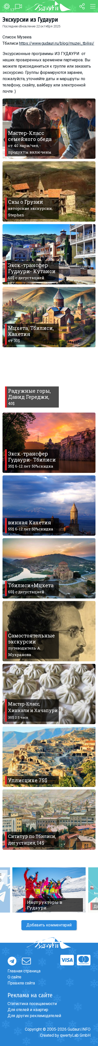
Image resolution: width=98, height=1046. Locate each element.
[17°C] (5, 6)
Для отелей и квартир (28, 1009)
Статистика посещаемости (32, 1003)
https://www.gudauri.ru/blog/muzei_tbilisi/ (56, 43)
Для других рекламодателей (34, 1015)
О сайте (14, 977)
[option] (49, 890)
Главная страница (24, 971)
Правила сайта (21, 983)
